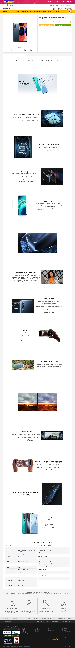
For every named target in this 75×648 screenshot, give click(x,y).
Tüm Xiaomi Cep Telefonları (46, 25)
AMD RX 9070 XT (38, 630)
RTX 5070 (36, 632)
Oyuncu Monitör (25, 635)
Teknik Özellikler (37, 55)
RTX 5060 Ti (37, 628)
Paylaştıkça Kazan (51, 5)
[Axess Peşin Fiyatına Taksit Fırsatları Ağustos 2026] (37, 11)
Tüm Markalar (63, 632)
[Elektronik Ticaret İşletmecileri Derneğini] (65, 621)
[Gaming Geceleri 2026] (37, 2)
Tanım (14, 55)
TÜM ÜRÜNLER (6, 8)
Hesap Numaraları (64, 630)
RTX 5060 (36, 627)
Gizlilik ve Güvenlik (64, 629)
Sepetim (49, 629)
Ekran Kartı (24, 631)
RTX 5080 (36, 634)
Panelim (49, 627)
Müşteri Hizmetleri (51, 626)
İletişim (62, 626)
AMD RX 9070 (37, 631)
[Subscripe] (19, 629)
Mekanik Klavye (25, 632)
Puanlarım (50, 628)
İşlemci (23, 630)
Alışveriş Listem (51, 630)
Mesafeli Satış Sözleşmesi (65, 635)
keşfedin (13, 612)
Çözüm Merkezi (69, 5)
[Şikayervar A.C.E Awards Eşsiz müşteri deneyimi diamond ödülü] (8, 640)
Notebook (23, 627)
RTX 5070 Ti (37, 633)
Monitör (23, 628)
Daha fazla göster (25, 637)
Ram (33, 61)
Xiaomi (40, 17)
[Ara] (53, 9)
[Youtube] (69, 646)
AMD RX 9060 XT (38, 629)
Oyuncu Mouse (24, 634)
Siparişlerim (63, 5)
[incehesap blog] (53, 635)
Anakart (23, 629)
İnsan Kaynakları (64, 628)
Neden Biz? (60, 55)
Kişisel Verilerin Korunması (66, 631)
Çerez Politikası (64, 634)
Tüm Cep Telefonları (63, 25)
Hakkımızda (63, 627)
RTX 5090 (36, 635)
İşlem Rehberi (63, 633)
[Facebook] (65, 646)
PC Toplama (57, 5)
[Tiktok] (71, 646)
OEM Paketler (24, 626)
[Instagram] (67, 646)
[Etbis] (16, 640)
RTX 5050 (36, 626)
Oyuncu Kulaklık (25, 633)
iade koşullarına (46, 611)
